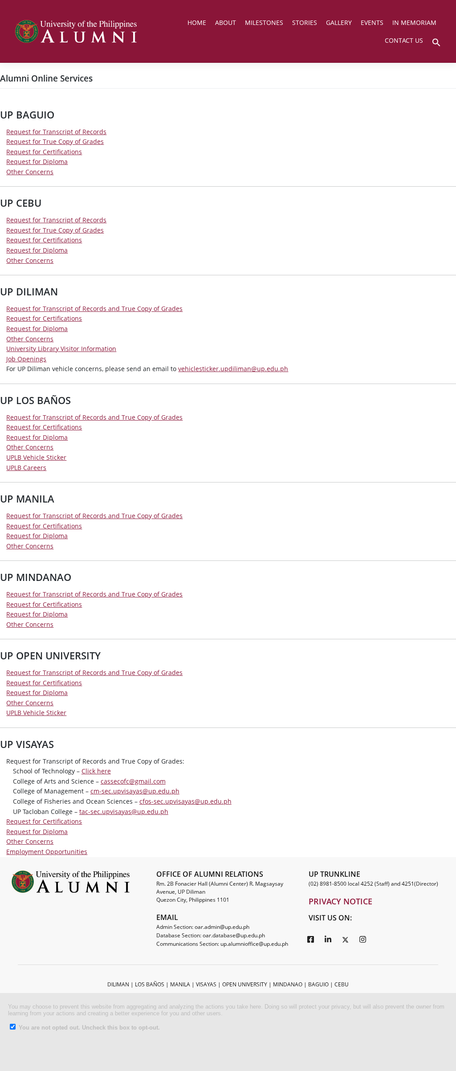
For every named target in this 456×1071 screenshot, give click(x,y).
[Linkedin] (328, 939)
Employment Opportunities (46, 851)
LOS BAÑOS (149, 984)
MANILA (180, 984)
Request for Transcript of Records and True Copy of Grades (94, 308)
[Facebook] (311, 939)
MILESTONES (264, 22)
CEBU (341, 984)
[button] (436, 41)
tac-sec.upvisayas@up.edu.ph (123, 811)
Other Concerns (29, 172)
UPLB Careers (26, 467)
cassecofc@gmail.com (133, 781)
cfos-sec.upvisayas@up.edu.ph (185, 801)
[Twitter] (345, 939)
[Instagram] (363, 939)
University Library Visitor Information (61, 348)
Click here (96, 771)
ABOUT (225, 22)
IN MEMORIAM (414, 22)
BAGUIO (318, 984)
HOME (196, 22)
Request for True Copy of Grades (55, 141)
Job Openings (26, 359)
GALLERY (339, 22)
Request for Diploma (37, 161)
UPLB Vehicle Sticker (36, 457)
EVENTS (372, 22)
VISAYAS (206, 984)
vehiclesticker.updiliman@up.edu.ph (233, 368)
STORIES (304, 22)
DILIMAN (118, 984)
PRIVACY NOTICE (340, 901)
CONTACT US (404, 40)
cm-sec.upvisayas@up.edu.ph (134, 791)
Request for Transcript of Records (56, 131)
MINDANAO (287, 984)
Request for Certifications (44, 151)
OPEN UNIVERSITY (244, 984)
